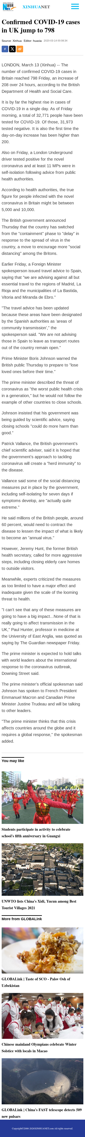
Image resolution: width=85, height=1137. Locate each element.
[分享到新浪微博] (20, 49)
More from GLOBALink (22, 919)
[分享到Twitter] (12, 49)
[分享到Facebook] (5, 49)
